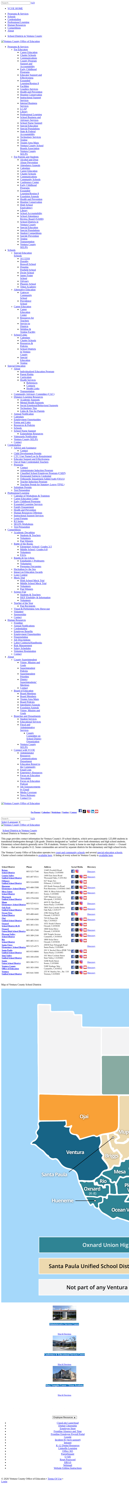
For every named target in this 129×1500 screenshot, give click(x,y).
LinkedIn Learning (67, 1448)
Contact (73, 812)
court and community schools (70, 852)
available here (45, 855)
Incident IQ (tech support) (68, 1439)
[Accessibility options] (64, 860)
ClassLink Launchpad (68, 1423)
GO (33, 2)
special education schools (109, 852)
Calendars (46, 812)
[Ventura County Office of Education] (20, 41)
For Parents (35, 812)
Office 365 (67, 1451)
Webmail (67, 1465)
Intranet (67, 1442)
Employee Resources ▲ (64, 1417)
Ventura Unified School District (12, 973)
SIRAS (67, 1462)
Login (4, 1481)
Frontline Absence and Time (68, 1431)
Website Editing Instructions (68, 1468)
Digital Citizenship (67, 1425)
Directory (91, 871)
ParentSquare (67, 1454)
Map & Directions (64, 1334)
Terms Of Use (55, 1478)
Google (67, 1437)
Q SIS (68, 1456)
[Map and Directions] (64, 1321)
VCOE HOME (15, 8)
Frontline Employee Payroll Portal (68, 1434)
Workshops (56, 812)
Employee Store (68, 1428)
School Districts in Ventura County (25, 36)
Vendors (65, 812)
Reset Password (68, 1459)
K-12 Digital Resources (67, 1445)
